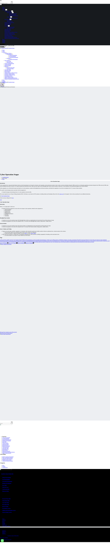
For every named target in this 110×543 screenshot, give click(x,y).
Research (6, 66)
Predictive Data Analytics (6, 459)
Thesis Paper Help (10, 68)
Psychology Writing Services (10, 74)
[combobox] (5, 423)
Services (3, 52)
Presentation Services (8, 75)
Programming (9, 54)
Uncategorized (5, 467)
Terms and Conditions (6, 526)
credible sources (9, 239)
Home (3, 50)
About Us (4, 519)
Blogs (3, 79)
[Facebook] (0, 47)
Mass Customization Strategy (7, 457)
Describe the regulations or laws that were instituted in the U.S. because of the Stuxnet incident (54, 240)
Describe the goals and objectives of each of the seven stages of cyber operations (91, 239)
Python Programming (13, 55)
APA (1, 199)
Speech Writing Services (9, 76)
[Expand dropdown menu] (6, 52)
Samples (3, 81)
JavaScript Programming (13, 57)
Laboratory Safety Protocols (7, 458)
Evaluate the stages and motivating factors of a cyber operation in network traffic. (87, 240)
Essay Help (9, 61)
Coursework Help (8, 64)
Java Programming (12, 56)
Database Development (13, 59)
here (13, 197)
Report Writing (7, 71)
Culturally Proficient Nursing (7, 460)
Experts (3, 523)
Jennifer (3, 533)
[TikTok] (4, 47)
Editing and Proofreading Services (11, 77)
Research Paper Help (10, 67)
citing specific (3, 239)
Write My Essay (10, 62)
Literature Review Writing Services (11, 72)
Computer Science (8, 53)
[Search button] (12, 422)
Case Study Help (8, 69)
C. (5, 533)
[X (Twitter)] (2, 47)
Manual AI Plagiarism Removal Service (12, 78)
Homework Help (8, 65)
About (3, 51)
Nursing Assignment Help (9, 63)
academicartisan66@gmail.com (5, 539)
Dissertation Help (8, 70)
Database (8, 58)
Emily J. (3, 532)
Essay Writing (7, 60)
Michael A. (4, 531)
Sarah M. (4, 530)
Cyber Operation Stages (16, 239)
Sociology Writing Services (9, 73)
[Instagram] (3, 47)
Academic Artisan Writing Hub (13, 535)
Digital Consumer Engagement (7, 456)
